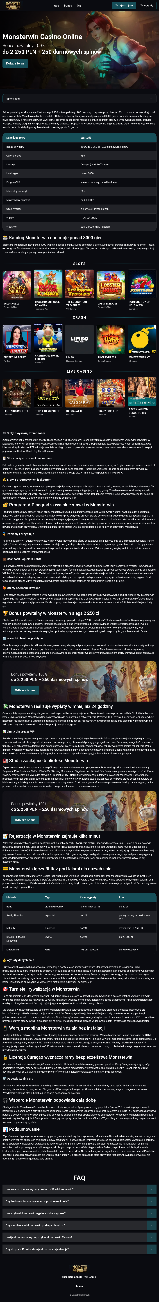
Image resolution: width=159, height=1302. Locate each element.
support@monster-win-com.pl (79, 1277)
